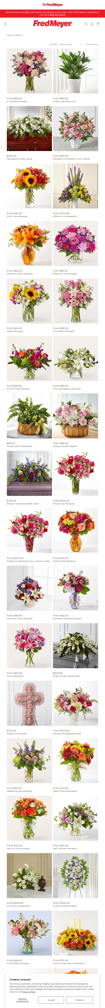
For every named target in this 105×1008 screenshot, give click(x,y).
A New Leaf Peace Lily (64, 101)
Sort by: (53, 44)
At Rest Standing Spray (65, 906)
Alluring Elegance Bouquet (67, 389)
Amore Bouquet (15, 676)
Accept (51, 1000)
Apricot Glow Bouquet (18, 848)
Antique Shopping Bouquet (67, 733)
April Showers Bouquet (65, 848)
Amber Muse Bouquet (64, 561)
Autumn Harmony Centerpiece (69, 963)
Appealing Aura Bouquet (19, 791)
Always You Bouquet (63, 503)
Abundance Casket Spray (19, 159)
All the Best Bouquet (64, 331)
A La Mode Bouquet (17, 101)
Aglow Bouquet (15, 331)
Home (9, 35)
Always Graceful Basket (65, 446)
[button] (6, 24)
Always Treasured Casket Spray (23, 503)
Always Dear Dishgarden (19, 446)
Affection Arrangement (65, 216)
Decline (80, 1000)
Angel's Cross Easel (17, 733)
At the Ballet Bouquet (18, 963)
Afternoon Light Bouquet (20, 274)
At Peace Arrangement (18, 906)
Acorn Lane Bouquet (17, 216)
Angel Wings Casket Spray (66, 676)
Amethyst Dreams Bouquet (67, 618)
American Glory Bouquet (20, 618)
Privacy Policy (29, 992)
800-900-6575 (57, 15)
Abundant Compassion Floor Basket (71, 159)
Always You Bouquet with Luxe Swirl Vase (28, 561)
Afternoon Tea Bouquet (65, 274)
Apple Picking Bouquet (65, 791)
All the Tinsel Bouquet (18, 389)
